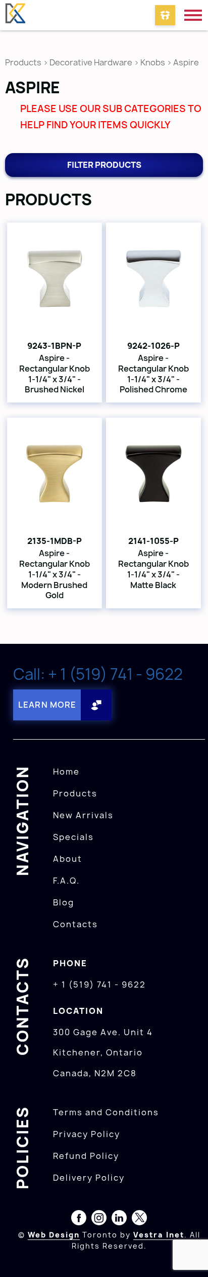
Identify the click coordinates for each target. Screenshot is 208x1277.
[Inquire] (165, 15)
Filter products (104, 164)
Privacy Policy (86, 1134)
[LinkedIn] (119, 1219)
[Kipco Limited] (15, 15)
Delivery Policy (89, 1177)
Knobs (152, 62)
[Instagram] (99, 1219)
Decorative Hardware (90, 62)
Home (66, 771)
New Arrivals (83, 815)
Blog (63, 902)
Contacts (75, 924)
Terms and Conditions (106, 1112)
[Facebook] (78, 1219)
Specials (73, 837)
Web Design (54, 1234)
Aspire (186, 62)
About (67, 858)
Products (23, 62)
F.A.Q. (66, 880)
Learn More (47, 704)
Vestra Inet (158, 1234)
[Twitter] (139, 1219)
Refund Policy (86, 1155)
